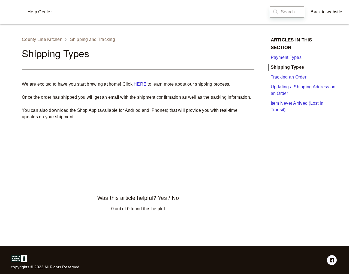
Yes (162, 198)
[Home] (13, 12)
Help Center (40, 12)
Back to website (326, 12)
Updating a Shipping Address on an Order (303, 90)
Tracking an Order (288, 77)
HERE (140, 84)
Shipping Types (287, 67)
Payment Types (286, 57)
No (175, 198)
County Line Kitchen (42, 39)
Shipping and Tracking (92, 39)
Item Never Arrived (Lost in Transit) (297, 106)
